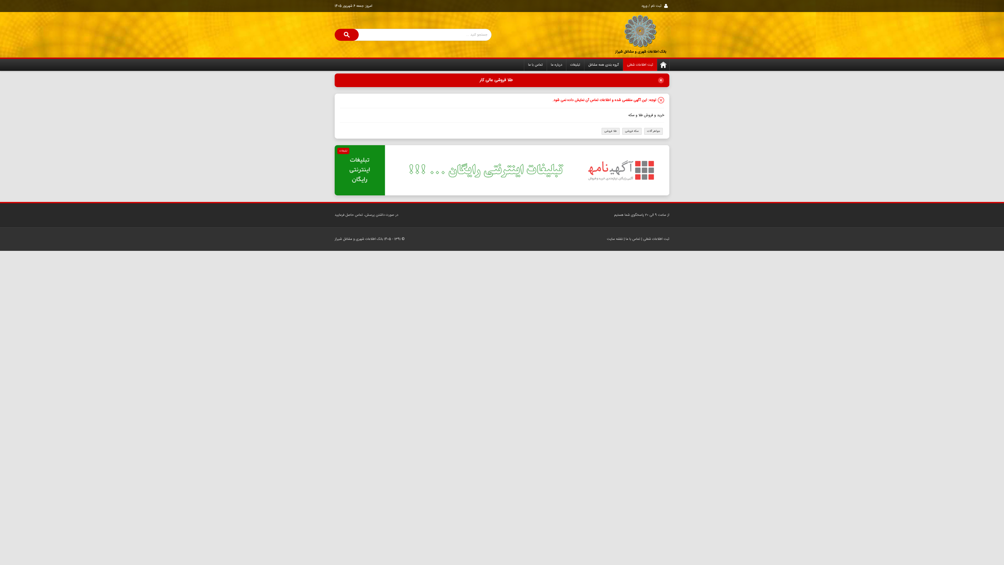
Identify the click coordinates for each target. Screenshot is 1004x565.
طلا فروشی (610, 131)
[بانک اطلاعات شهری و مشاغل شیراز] (640, 31)
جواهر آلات (653, 131)
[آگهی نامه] (502, 170)
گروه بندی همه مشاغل (603, 65)
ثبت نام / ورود (651, 6)
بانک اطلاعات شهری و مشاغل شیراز (640, 52)
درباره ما (556, 65)
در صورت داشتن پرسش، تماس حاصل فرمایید (366, 215)
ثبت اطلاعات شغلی (640, 65)
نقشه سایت (615, 239)
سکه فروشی (632, 131)
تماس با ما (535, 65)
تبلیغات (575, 65)
